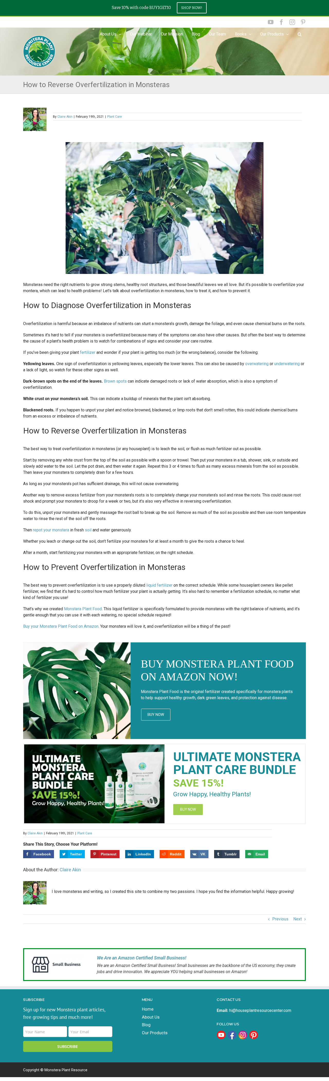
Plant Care (114, 116)
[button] (299, 34)
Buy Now (156, 714)
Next (297, 919)
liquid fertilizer (159, 585)
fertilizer (88, 352)
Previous (280, 919)
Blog (146, 1024)
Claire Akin (64, 116)
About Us (151, 1017)
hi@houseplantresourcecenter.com (260, 1010)
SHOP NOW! (191, 8)
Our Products (272, 34)
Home (147, 1009)
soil (89, 530)
